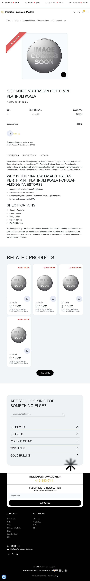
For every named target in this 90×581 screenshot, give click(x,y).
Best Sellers (11, 519)
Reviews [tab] (44, 155)
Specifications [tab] (29, 155)
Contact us (37, 522)
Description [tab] (13, 155)
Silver (9, 525)
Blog (34, 528)
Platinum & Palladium (14, 528)
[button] (4, 577)
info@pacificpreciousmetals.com (21, 549)
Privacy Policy (53, 576)
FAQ (34, 525)
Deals (9, 531)
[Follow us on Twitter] (12, 554)
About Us (36, 519)
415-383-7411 (45, 480)
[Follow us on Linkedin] (17, 554)
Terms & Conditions (39, 576)
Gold (9, 522)
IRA (8, 537)
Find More (45, 373)
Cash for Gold (12, 534)
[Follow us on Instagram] (8, 554)
